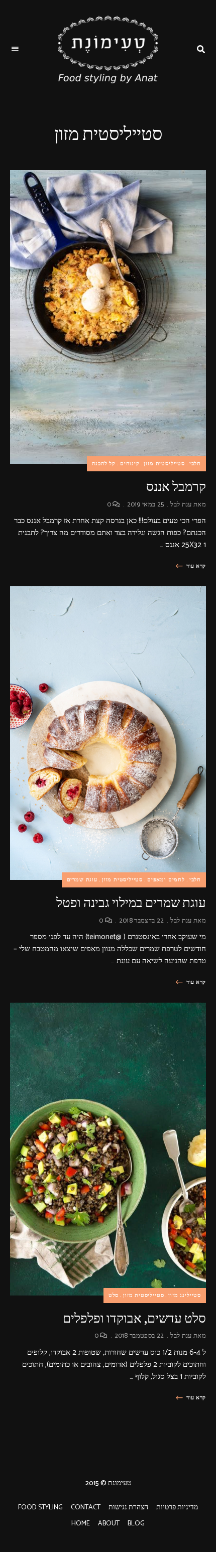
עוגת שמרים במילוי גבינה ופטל (131, 902)
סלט (114, 1295)
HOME (80, 1523)
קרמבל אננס (176, 486)
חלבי (195, 463)
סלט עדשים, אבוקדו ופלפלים (134, 1318)
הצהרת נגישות (128, 1507)
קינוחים (130, 463)
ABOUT (109, 1523)
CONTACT (85, 1507)
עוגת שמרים (82, 879)
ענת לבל (180, 504)
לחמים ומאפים (166, 879)
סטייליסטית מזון (164, 463)
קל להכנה (104, 463)
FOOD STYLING (40, 1507)
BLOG (136, 1523)
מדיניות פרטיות (177, 1507)
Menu (15, 49)
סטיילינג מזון (184, 1295)
